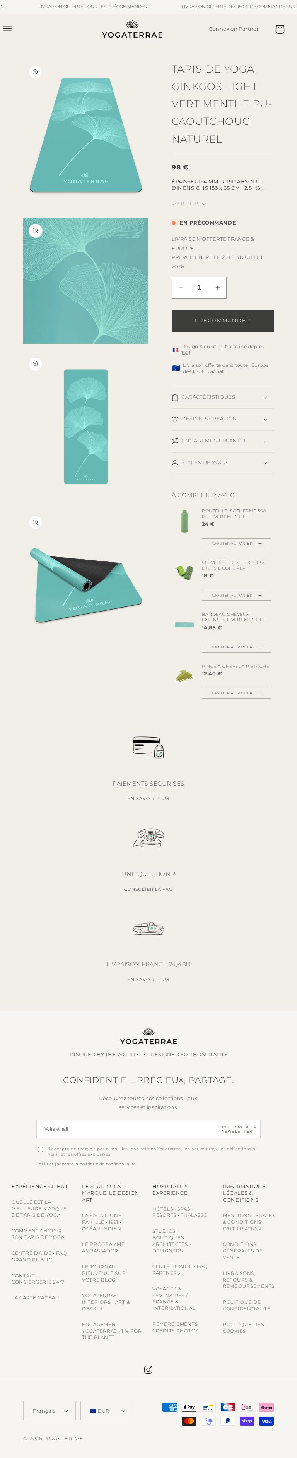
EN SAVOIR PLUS (148, 798)
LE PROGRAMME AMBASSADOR (103, 1247)
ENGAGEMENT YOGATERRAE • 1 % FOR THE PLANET (112, 1331)
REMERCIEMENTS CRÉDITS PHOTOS (175, 1327)
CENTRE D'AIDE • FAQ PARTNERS (180, 1269)
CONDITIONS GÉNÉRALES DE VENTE (243, 1250)
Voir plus (186, 203)
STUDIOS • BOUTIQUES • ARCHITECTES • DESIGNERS (171, 1240)
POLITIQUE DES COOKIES (243, 1328)
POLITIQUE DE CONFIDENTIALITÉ (247, 1305)
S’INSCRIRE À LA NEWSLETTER (237, 1129)
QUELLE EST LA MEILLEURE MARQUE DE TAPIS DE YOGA (39, 1208)
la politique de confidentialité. (106, 1163)
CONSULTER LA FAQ (148, 889)
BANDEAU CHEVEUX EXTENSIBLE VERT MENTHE (233, 617)
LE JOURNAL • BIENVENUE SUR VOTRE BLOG (104, 1273)
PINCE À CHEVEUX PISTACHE (235, 666)
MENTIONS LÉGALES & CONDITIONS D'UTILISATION (249, 1222)
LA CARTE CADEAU (36, 1298)
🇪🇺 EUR (99, 1411)
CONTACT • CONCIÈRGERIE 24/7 (38, 1279)
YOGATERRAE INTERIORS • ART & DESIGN (106, 1301)
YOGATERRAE (65, 1438)
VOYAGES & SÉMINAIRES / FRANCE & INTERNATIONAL (173, 1298)
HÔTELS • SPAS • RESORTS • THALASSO (180, 1212)
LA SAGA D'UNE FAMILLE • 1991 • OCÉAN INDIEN (101, 1222)
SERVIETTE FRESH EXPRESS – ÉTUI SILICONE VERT (236, 565)
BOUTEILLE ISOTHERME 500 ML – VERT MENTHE (234, 513)
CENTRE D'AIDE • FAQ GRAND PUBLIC (39, 1256)
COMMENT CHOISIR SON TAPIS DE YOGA (38, 1234)
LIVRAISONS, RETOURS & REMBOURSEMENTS (249, 1279)
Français (44, 1411)
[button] (12, 28)
